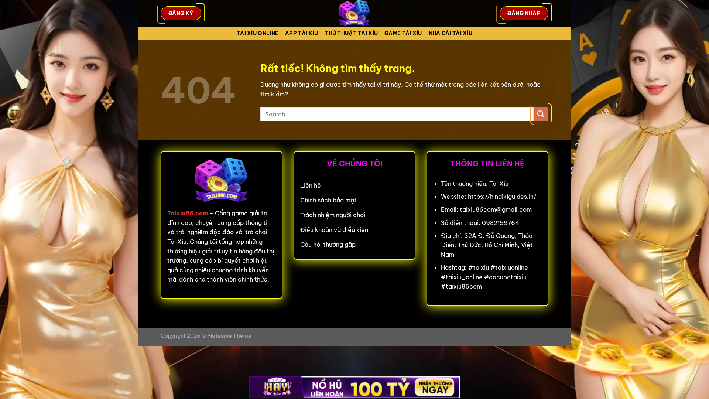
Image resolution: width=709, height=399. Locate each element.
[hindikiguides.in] (354, 13)
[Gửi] (541, 114)
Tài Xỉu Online (257, 33)
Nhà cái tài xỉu (450, 33)
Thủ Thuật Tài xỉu (351, 33)
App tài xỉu (301, 33)
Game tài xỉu (403, 33)
